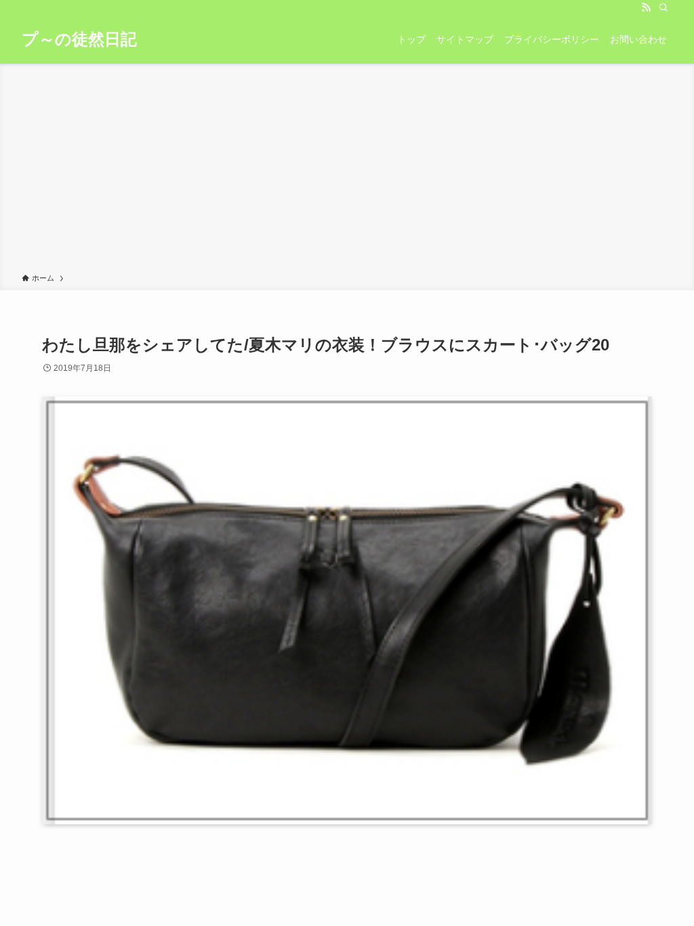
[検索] (663, 7)
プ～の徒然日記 (79, 39)
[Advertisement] (347, 171)
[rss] (646, 7)
